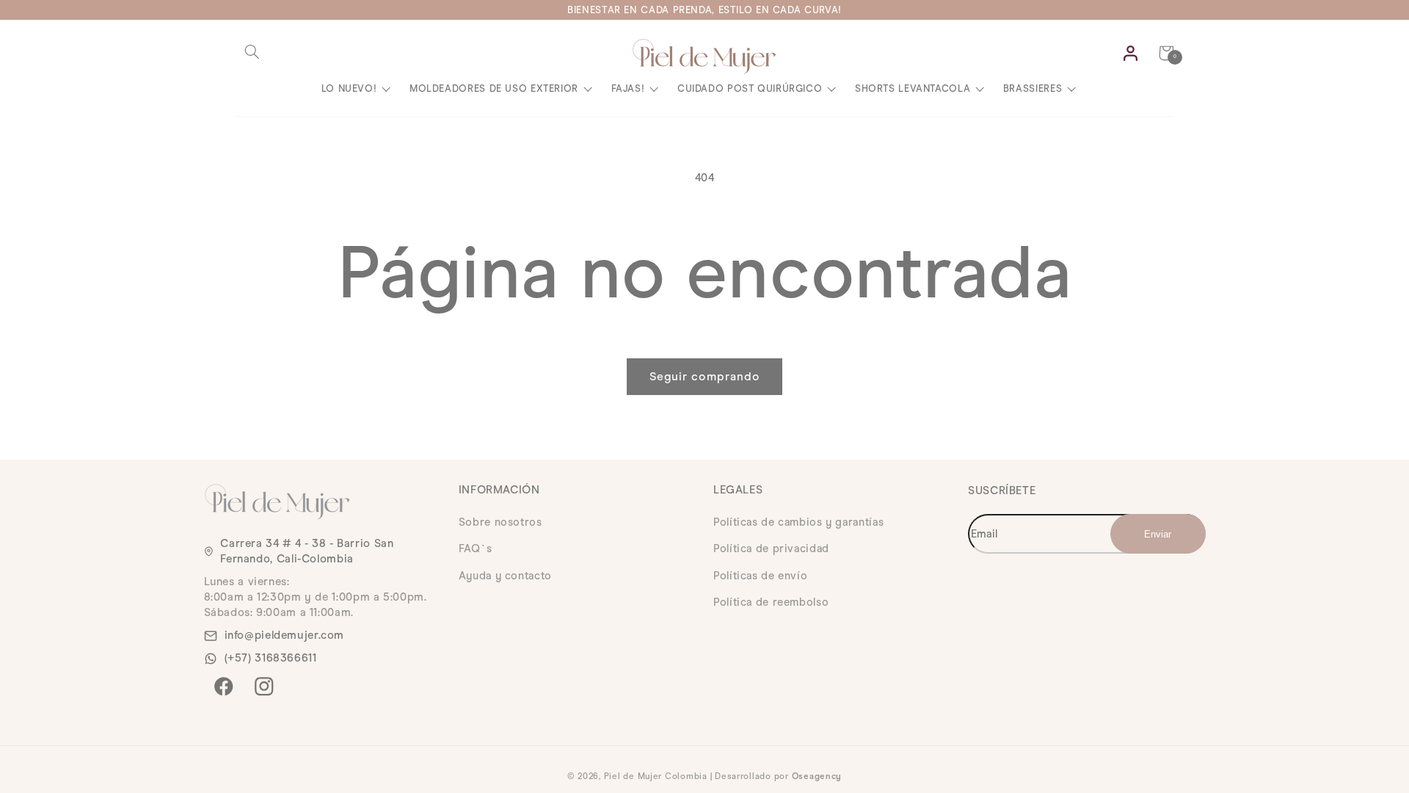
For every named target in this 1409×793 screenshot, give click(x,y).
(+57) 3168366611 (271, 658)
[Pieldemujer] (704, 56)
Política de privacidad (771, 548)
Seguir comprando (704, 376)
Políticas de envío (760, 575)
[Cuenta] (1130, 53)
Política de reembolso (771, 602)
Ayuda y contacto (505, 575)
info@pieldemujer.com (285, 635)
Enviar (1174, 534)
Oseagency (817, 776)
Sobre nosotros (500, 522)
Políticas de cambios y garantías (798, 522)
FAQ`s (475, 548)
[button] (252, 52)
